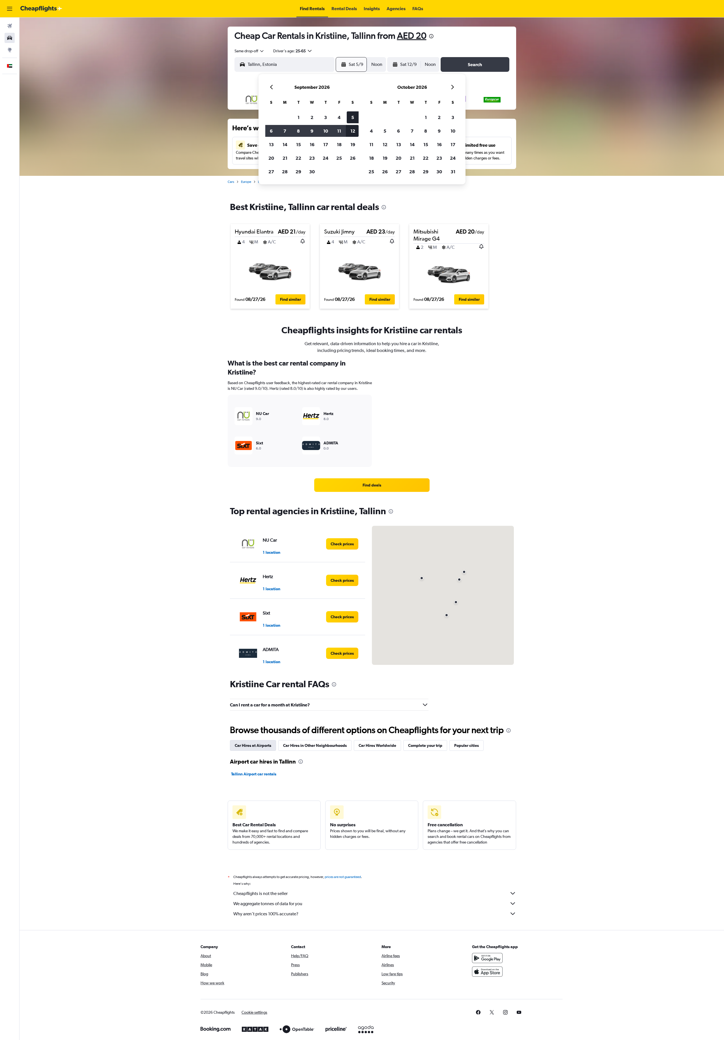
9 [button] (312, 130)
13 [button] (271, 144)
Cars (231, 182)
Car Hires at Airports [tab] (253, 745)
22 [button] (298, 158)
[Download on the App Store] (487, 972)
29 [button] (298, 171)
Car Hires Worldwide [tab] (377, 745)
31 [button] (453, 171)
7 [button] (284, 130)
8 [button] (298, 130)
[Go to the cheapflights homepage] (41, 9)
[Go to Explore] (9, 49)
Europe (246, 182)
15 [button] (298, 144)
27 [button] (271, 171)
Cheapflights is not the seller (260, 893)
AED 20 (411, 35)
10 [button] (325, 130)
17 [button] (325, 144)
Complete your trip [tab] (425, 745)
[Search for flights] (9, 26)
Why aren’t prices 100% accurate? (265, 913)
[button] (9, 9)
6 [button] (271, 130)
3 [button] (325, 117)
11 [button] (339, 130)
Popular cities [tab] (466, 745)
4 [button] (339, 117)
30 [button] (312, 171)
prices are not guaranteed (343, 877)
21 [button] (285, 158)
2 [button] (312, 117)
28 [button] (285, 171)
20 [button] (271, 158)
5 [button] (352, 117)
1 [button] (298, 117)
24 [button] (325, 158)
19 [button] (352, 144)
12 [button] (352, 130)
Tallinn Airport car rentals (253, 774)
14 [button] (285, 144)
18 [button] (339, 144)
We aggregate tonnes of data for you (267, 903)
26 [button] (352, 158)
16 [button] (312, 144)
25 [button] (339, 158)
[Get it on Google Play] (487, 958)
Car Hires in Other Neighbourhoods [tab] (315, 745)
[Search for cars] (9, 38)
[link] (372, 485)
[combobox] (249, 51)
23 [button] (312, 158)
